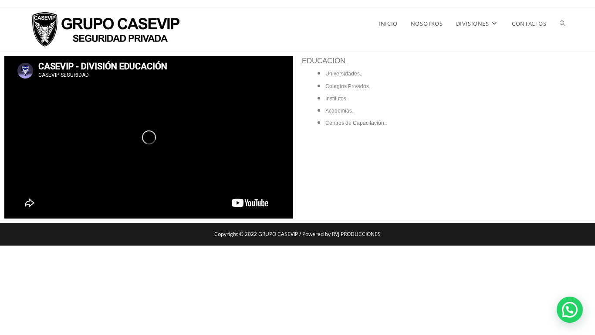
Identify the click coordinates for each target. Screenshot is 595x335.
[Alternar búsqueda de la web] (562, 23)
